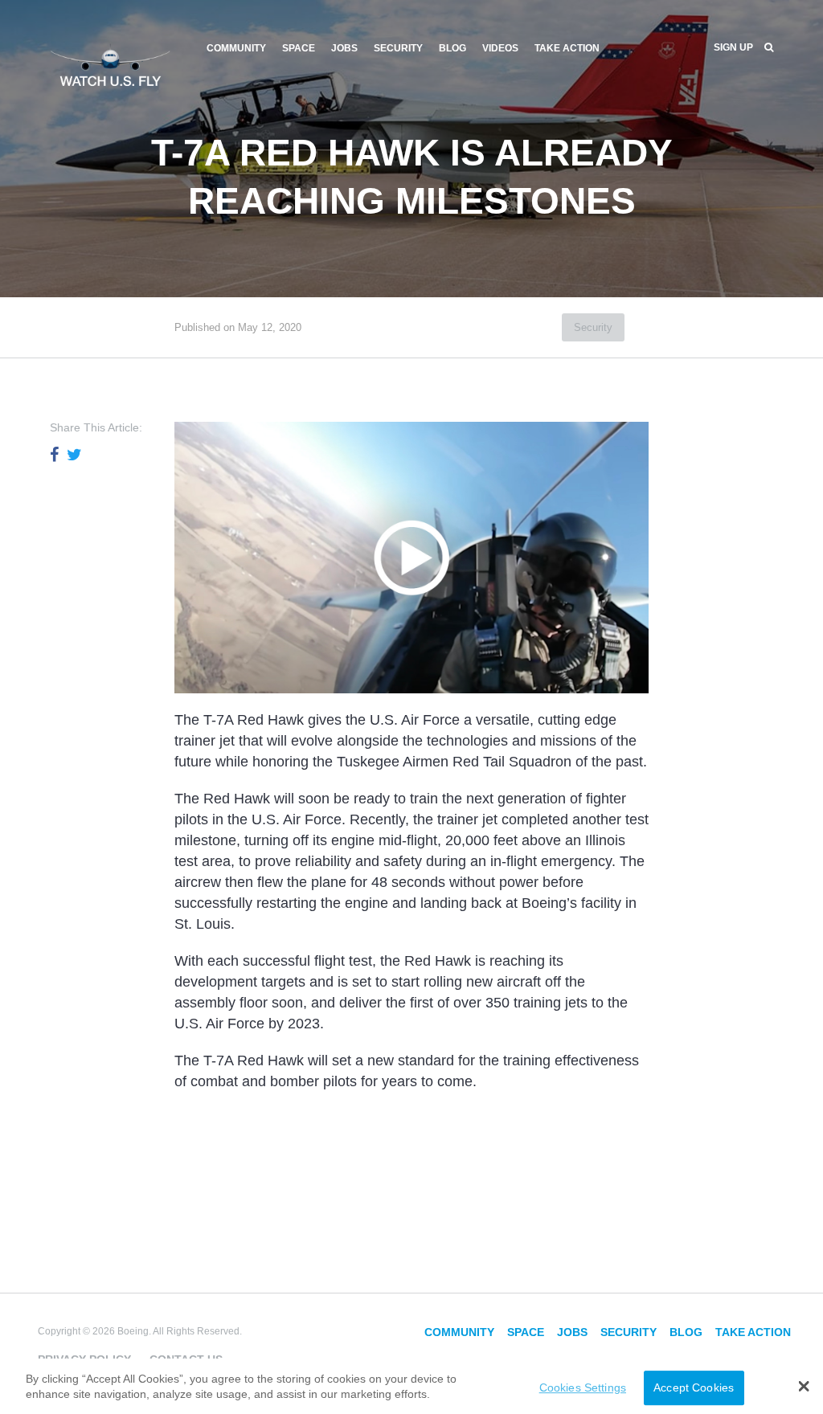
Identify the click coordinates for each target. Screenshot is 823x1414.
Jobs (344, 48)
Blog (452, 48)
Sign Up (733, 47)
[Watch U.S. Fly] (110, 63)
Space (298, 48)
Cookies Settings (582, 1387)
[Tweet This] (74, 455)
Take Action (567, 48)
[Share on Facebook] (54, 455)
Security (398, 48)
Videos (500, 48)
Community (236, 48)
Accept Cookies (693, 1387)
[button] (804, 1386)
